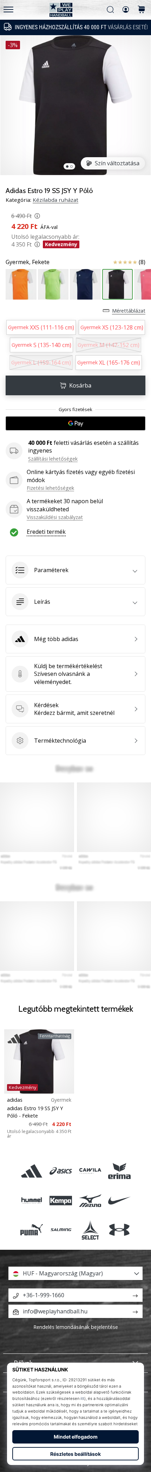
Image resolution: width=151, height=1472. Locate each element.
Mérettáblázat (128, 310)
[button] (75, 570)
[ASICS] (61, 1171)
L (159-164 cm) (41, 362)
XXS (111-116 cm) (41, 327)
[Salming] (61, 1229)
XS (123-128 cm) (111, 327)
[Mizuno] (90, 1200)
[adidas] (31, 1171)
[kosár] (141, 10)
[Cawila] (90, 1171)
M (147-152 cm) (108, 345)
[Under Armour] (119, 1229)
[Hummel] (31, 1200)
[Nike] (119, 1200)
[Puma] (31, 1229)
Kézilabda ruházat (55, 199)
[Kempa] (61, 1200)
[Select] (90, 1229)
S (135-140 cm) (41, 345)
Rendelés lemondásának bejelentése (75, 1327)
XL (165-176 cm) (108, 362)
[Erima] (119, 1171)
